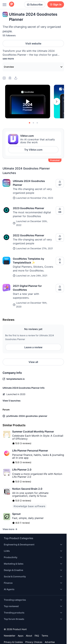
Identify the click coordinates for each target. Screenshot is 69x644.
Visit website (33, 43)
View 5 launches (12, 400)
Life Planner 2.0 (21, 469)
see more (8, 58)
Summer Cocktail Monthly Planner (33, 431)
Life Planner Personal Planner (30, 450)
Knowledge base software (29, 506)
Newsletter (9, 635)
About (29, 635)
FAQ (37, 635)
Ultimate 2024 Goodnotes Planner (29, 182)
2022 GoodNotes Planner (28, 235)
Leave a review (33, 347)
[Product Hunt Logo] (11, 4)
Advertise (50, 642)
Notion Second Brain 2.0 (27, 488)
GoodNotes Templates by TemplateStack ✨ (28, 260)
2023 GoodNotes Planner (28, 208)
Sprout (16, 513)
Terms (45, 635)
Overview (9, 66)
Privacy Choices (33, 642)
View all (33, 362)
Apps (20, 635)
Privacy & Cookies (13, 642)
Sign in (57, 4)
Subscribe (36, 4)
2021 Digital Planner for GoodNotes (27, 287)
